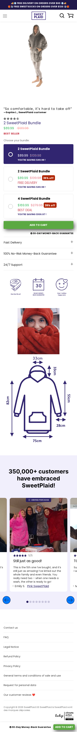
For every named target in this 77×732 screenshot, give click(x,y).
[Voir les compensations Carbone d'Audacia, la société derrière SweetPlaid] (55, 716)
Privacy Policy (12, 666)
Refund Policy (12, 656)
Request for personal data (20, 685)
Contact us (11, 627)
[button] (12, 118)
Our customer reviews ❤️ (19, 695)
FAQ (6, 637)
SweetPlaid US (31, 707)
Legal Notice (11, 647)
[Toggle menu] (5, 16)
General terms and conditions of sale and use (32, 675)
